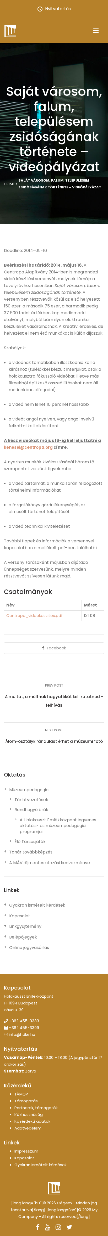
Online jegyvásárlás (29, 948)
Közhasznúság (28, 1114)
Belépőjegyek (23, 937)
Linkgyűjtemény (25, 926)
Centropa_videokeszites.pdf (34, 615)
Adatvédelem (27, 1128)
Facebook (56, 648)
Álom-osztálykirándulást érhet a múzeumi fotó (54, 741)
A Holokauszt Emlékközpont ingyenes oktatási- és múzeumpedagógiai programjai (58, 826)
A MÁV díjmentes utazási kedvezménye (49, 863)
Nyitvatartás (58, 9)
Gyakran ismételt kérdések (37, 905)
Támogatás (26, 1101)
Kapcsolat (19, 916)
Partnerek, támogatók (36, 1107)
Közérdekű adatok (32, 1121)
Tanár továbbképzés (30, 852)
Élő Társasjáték (30, 842)
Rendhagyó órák (31, 810)
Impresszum (26, 1151)
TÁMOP (21, 1094)
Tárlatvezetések (31, 800)
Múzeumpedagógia (28, 790)
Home (9, 184)
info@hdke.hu (22, 1034)
